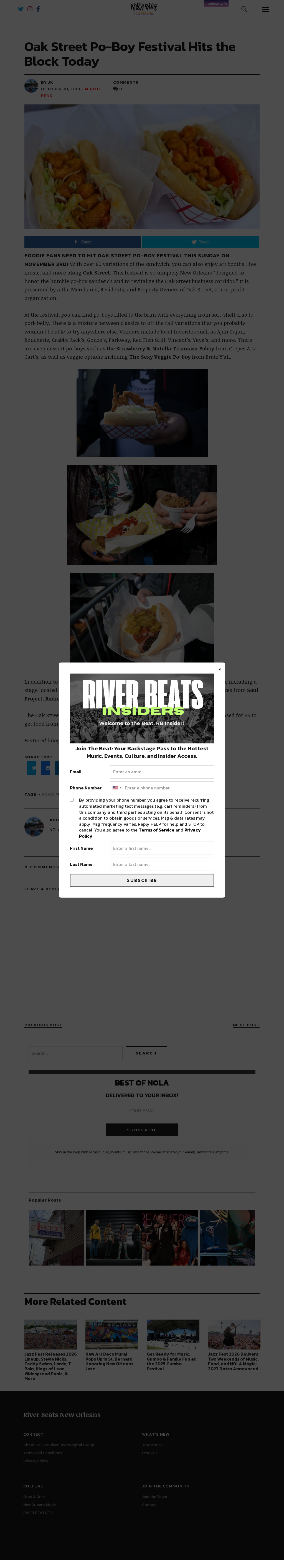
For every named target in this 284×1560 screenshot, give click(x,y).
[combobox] (116, 787)
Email (76, 772)
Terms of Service (156, 830)
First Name (81, 848)
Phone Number (86, 788)
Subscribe (142, 880)
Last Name (81, 864)
